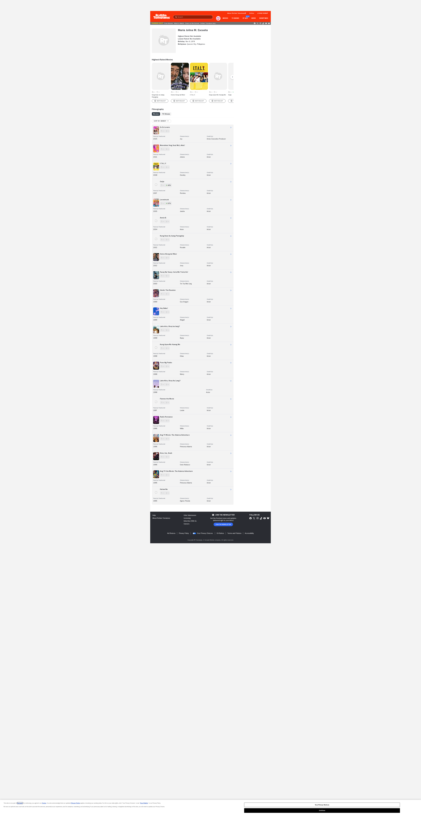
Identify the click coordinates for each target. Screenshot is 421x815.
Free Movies (168, 23)
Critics (251, 13)
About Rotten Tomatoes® (236, 13)
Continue (322, 810)
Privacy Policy (75, 803)
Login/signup (262, 13)
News (254, 18)
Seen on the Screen (192, 23)
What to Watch (179, 23)
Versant (20, 803)
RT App (245, 18)
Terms (44, 803)
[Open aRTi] (218, 18)
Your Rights (144, 803)
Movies (225, 18)
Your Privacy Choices (205, 533)
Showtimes (263, 18)
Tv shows (235, 18)
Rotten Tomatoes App (208, 23)
